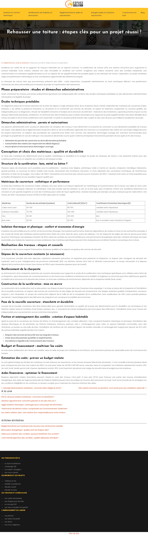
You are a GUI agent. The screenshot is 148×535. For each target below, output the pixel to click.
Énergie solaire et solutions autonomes (102, 14)
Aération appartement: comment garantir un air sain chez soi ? (28, 401)
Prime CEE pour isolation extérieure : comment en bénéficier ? (27, 397)
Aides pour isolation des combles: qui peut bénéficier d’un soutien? (30, 434)
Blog (143, 12)
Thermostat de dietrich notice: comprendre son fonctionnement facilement (34, 408)
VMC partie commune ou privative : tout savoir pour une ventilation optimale (111, 388)
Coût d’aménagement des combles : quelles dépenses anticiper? (29, 438)
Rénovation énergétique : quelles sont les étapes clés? (25, 430)
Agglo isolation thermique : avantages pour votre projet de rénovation (31, 404)
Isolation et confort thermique (11, 14)
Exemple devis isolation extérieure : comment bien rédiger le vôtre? (32, 388)
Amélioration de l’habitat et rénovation (40, 14)
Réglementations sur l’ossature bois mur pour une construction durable (32, 426)
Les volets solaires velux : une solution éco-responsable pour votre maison (33, 412)
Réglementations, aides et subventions (71, 14)
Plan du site (74, 533)
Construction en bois (129, 14)
